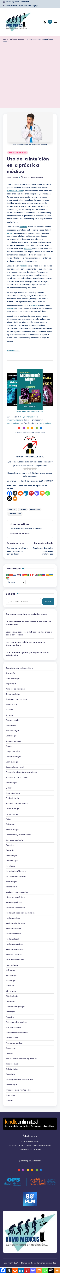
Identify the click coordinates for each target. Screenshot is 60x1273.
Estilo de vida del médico (17, 803)
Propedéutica (12, 1037)
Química (9, 1053)
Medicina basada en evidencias (20, 913)
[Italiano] (29, 574)
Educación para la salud (16, 777)
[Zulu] (7, 578)
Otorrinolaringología (15, 1006)
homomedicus (13, 423)
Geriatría (10, 850)
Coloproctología (13, 756)
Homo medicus (13, 350)
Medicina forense (13, 928)
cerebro (10, 233)
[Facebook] (9, 493)
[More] (15, 498)
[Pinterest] (31, 493)
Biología (9, 715)
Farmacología (12, 814)
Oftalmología (12, 996)
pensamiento (35, 509)
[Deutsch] (25, 574)
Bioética (9, 709)
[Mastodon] (36, 493)
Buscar (10, 593)
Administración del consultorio (19, 668)
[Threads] (9, 498)
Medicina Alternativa (15, 907)
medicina (23, 227)
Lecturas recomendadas (17, 892)
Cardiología (11, 735)
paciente (28, 248)
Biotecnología (12, 730)
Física (8, 819)
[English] (18, 574)
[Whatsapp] (47, 493)
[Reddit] (20, 493)
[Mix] (42, 493)
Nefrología (10, 970)
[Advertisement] (30, 75)
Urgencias (10, 1095)
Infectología (11, 881)
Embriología (11, 782)
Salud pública (12, 1069)
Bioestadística (12, 704)
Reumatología (12, 1064)
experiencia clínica (15, 191)
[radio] (24, 469)
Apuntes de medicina (15, 689)
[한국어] (36, 574)
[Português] (40, 574)
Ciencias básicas (13, 741)
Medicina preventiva (15, 949)
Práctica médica (17, 152)
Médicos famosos (14, 954)
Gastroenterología (14, 840)
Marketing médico (14, 902)
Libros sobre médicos (15, 897)
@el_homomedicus (28, 417)
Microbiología (12, 965)
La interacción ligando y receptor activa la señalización (27, 653)
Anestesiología (13, 678)
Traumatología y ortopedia (18, 1090)
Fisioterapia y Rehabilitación (19, 834)
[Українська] (51, 574)
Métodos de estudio (15, 959)
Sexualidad (11, 1074)
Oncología (10, 1001)
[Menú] (55, 21)
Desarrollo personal (15, 767)
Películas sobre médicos (16, 1022)
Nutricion (10, 985)
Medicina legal (12, 939)
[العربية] (7, 574)
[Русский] (44, 574)
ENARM (9, 788)
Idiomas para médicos (16, 876)
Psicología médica (14, 1043)
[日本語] (33, 574)
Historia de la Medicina (16, 871)
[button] (20, 533)
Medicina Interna (13, 933)
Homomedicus (45, 423)
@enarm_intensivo (15, 420)
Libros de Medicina (30, 1141)
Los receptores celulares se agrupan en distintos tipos (25, 643)
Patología (10, 1011)
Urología (9, 1100)
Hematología (12, 860)
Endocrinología (13, 793)
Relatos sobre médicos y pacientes (21, 1058)
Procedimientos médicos (17, 1032)
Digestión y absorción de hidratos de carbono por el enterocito (29, 633)
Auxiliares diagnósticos (16, 699)
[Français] (22, 574)
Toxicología (11, 1084)
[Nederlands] (15, 574)
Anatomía (10, 673)
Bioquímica (11, 725)
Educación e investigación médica (21, 772)
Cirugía (9, 746)
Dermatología (12, 762)
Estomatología (12, 808)
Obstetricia (11, 991)
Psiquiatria (10, 1048)
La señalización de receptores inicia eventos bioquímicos (28, 623)
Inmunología (11, 886)
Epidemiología (12, 798)
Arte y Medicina (13, 694)
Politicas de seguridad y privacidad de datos (30, 1145)
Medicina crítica (13, 918)
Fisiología (10, 824)
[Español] (47, 574)
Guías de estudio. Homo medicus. (30, 411)
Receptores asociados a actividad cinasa (26, 614)
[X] (15, 493)
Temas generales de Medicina (19, 1079)
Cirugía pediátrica (14, 751)
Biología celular (13, 720)
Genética (10, 845)
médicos (23, 509)
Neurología (10, 980)
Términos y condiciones (30, 1149)
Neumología (11, 975)
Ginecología (11, 855)
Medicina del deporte (15, 923)
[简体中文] (11, 574)
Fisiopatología (12, 829)
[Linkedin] (25, 493)
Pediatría (10, 1017)
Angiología (11, 683)
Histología (10, 866)
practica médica (15, 514)
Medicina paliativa (14, 944)
